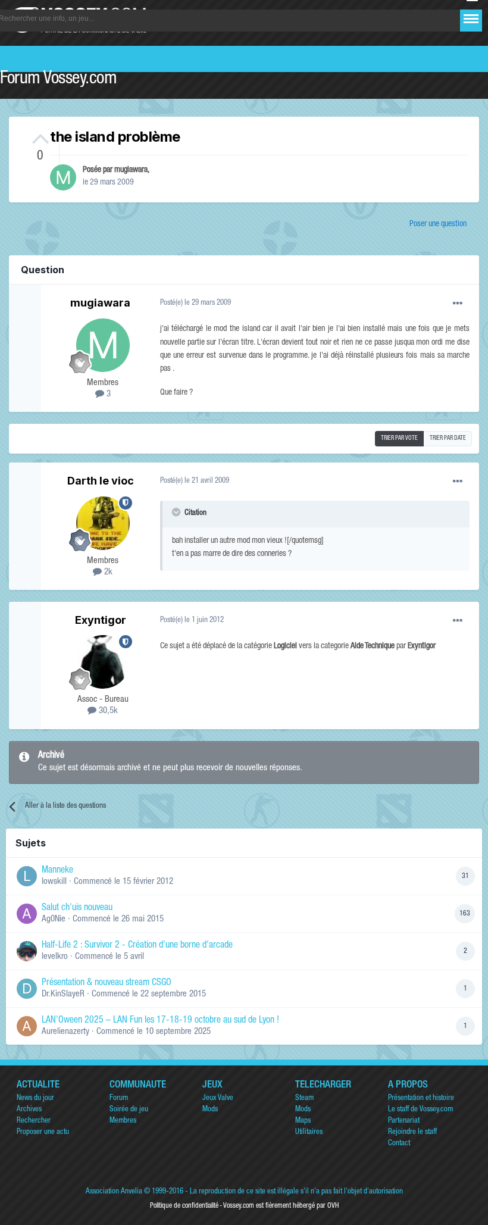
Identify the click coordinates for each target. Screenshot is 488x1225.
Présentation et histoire (421, 1098)
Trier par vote (399, 439)
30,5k (107, 711)
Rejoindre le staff (412, 1132)
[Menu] (471, 19)
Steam (304, 1098)
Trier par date (448, 439)
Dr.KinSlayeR (63, 994)
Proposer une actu (43, 1132)
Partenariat (404, 1121)
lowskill (54, 881)
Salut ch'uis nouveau (77, 908)
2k (107, 572)
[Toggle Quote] (177, 512)
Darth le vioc (100, 480)
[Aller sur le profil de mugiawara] (63, 177)
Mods (210, 1110)
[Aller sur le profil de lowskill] (27, 876)
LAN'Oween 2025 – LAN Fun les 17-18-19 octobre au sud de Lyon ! (160, 1021)
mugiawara (131, 170)
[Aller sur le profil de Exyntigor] (103, 662)
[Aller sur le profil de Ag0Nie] (27, 914)
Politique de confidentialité (184, 1206)
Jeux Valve (217, 1098)
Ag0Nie (53, 919)
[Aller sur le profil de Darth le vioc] (103, 523)
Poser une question (438, 224)
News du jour (35, 1098)
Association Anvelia (114, 1192)
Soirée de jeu (129, 1110)
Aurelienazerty (65, 1031)
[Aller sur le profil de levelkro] (27, 951)
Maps (303, 1121)
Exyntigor (100, 620)
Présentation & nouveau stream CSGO (106, 983)
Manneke (57, 871)
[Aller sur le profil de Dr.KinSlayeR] (27, 989)
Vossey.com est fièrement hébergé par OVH (281, 1206)
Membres (123, 1121)
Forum (119, 1098)
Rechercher (34, 1121)
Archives (29, 1110)
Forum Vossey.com (58, 80)
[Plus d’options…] (458, 303)
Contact (399, 1144)
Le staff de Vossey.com (420, 1110)
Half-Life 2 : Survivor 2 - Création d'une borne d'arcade (137, 946)
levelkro (55, 956)
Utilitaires (309, 1132)
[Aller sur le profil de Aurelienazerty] (27, 1026)
